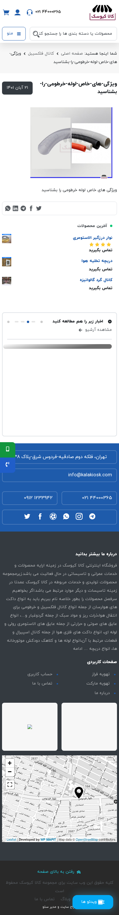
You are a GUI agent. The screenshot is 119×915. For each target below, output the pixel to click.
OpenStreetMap (87, 839)
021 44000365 (97, 498)
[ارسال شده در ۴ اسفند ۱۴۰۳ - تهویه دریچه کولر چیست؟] (57, 346)
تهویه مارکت (98, 683)
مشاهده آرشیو (98, 330)
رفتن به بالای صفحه (56, 872)
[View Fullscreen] (9, 784)
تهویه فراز (101, 674)
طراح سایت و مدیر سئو (59, 907)
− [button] (10, 771)
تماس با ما (42, 683)
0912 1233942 (38, 498)
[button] (41, 322)
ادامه (77, 649)
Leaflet (11, 839)
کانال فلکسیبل (41, 54)
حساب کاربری (39, 674)
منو (10, 33)
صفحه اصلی (72, 54)
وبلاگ (65, 899)
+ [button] (10, 763)
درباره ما (102, 693)
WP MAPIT (48, 839)
